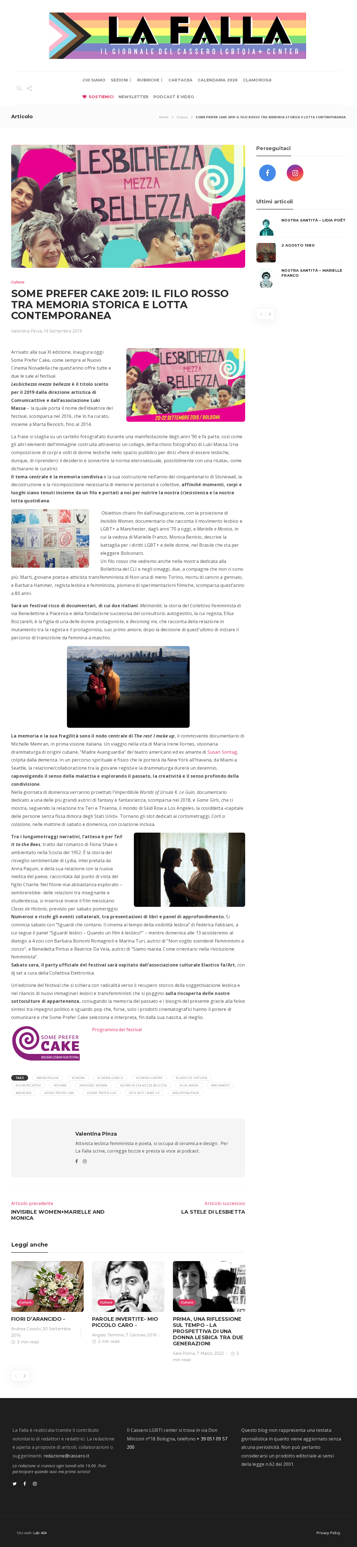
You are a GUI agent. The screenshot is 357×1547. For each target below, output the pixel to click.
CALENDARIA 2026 (218, 80)
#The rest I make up (144, 1093)
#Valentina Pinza (185, 1093)
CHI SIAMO (94, 80)
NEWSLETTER (133, 96)
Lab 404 (40, 1532)
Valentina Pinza (26, 331)
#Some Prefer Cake (59, 1093)
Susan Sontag (222, 752)
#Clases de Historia (191, 1078)
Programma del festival (117, 1029)
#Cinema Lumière (149, 1078)
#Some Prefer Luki (101, 1093)
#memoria (24, 1093)
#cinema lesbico (110, 1078)
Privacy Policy (328, 1532)
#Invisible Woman (93, 1085)
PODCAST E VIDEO (173, 96)
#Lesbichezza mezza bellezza (143, 1085)
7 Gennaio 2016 (141, 1335)
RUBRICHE (148, 80)
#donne (60, 1085)
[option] (47, 1304)
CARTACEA (180, 80)
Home (164, 117)
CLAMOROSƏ (257, 80)
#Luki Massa (189, 1085)
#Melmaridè (220, 1085)
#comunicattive (28, 1085)
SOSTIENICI (101, 96)
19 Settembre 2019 (63, 331)
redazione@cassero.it (66, 1456)
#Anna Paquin (48, 1078)
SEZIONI (119, 80)
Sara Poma (184, 1353)
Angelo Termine (108, 1335)
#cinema (78, 1078)
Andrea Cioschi (26, 1328)
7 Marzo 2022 (210, 1353)
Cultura (182, 117)
